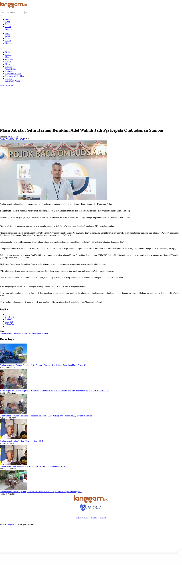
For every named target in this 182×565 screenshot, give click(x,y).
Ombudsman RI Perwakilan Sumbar (15, 333)
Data (7, 57)
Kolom (8, 26)
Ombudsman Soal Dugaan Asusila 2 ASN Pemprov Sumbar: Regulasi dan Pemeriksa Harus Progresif (42, 365)
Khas (7, 22)
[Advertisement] (91, 559)
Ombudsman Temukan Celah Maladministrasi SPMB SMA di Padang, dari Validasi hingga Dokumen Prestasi (46, 416)
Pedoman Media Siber (14, 76)
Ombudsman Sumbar (39, 333)
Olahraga (9, 59)
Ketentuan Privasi (12, 81)
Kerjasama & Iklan (13, 74)
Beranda (3, 85)
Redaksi (8, 71)
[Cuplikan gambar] (13, 363)
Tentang (8, 78)
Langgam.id (12, 524)
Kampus (8, 29)
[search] (1, 10)
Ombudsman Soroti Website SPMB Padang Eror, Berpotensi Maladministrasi (32, 466)
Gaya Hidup (10, 69)
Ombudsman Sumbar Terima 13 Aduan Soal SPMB (22, 441)
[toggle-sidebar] (1, 15)
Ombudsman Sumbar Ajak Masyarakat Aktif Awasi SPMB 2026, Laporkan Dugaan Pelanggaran (41, 491)
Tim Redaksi (12, 137)
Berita (7, 19)
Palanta (8, 24)
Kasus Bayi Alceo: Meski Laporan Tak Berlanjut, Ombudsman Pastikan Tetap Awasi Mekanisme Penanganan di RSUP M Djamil (54, 390)
